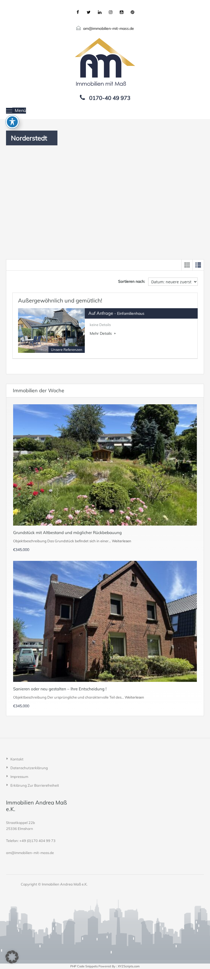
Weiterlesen (121, 541)
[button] (12, 957)
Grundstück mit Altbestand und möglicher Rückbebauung (67, 532)
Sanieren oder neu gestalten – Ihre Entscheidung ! (59, 688)
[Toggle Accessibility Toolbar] (12, 121)
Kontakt (17, 759)
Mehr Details (101, 333)
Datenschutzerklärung (29, 768)
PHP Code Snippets (84, 966)
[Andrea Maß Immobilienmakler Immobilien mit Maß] (105, 61)
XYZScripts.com (129, 966)
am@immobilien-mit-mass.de (108, 28)
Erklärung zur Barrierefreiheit (34, 785)
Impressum (19, 776)
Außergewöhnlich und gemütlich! (60, 300)
